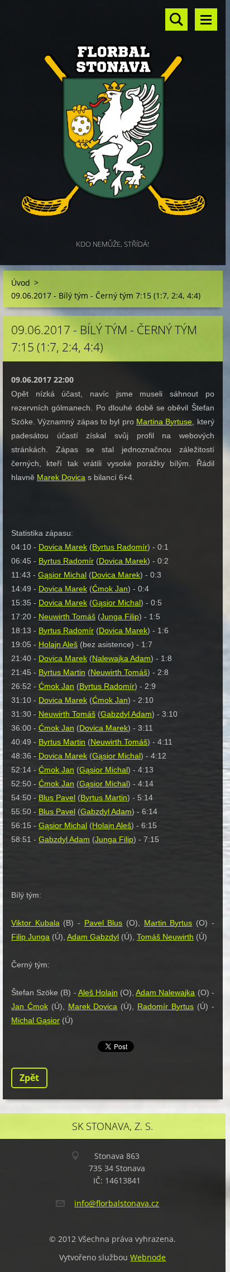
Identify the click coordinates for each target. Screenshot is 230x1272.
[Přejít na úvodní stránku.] (113, 118)
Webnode (148, 1257)
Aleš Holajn (98, 992)
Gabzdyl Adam (126, 714)
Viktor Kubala (35, 922)
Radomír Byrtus (165, 1006)
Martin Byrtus (168, 922)
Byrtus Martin (62, 672)
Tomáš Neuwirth (165, 936)
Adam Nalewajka (165, 992)
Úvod (20, 282)
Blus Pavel (57, 797)
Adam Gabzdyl (93, 936)
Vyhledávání (176, 19)
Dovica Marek (63, 546)
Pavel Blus (103, 922)
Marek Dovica (61, 477)
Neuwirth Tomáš (67, 616)
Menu (206, 19)
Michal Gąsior (35, 1020)
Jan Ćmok (29, 1006)
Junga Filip (119, 616)
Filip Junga (30, 936)
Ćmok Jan (110, 588)
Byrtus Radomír (119, 546)
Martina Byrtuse (164, 421)
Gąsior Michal (62, 574)
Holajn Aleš (58, 644)
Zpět (29, 1078)
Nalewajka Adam (121, 658)
